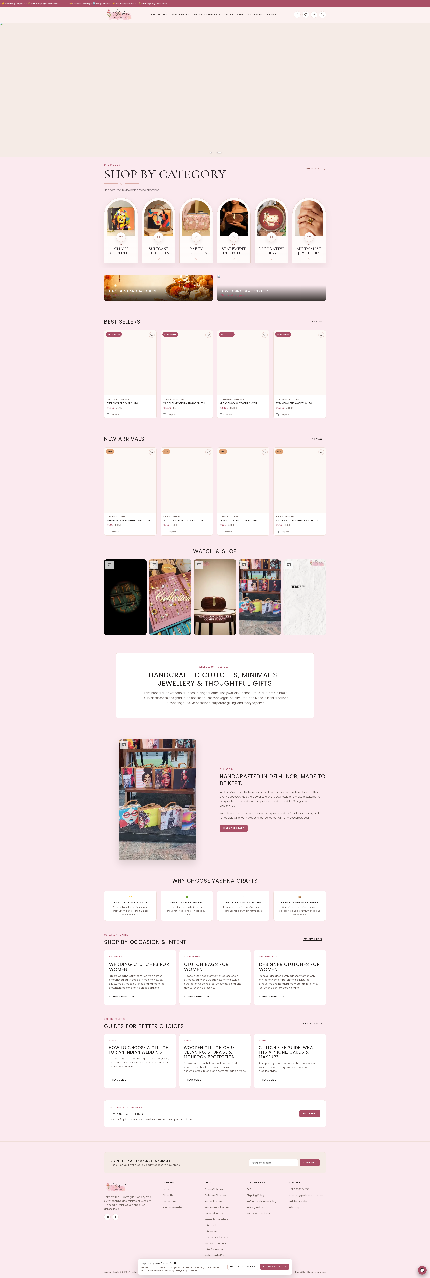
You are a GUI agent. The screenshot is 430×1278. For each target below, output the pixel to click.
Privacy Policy (255, 1207)
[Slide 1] (211, 153)
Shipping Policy (255, 1195)
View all (317, 321)
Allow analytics (275, 1266)
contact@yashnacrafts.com (306, 1195)
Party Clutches (213, 1201)
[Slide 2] (219, 153)
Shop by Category (205, 14)
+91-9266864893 (299, 1189)
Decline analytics (243, 1266)
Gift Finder (255, 14)
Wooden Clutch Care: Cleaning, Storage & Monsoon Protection (210, 1052)
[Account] (314, 14)
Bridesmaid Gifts (214, 1255)
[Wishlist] (305, 14)
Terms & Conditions (258, 1213)
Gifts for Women (214, 1249)
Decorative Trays (215, 1213)
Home (166, 1189)
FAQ (249, 1189)
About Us (168, 1195)
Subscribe (309, 1162)
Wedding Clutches (215, 1243)
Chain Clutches (214, 1189)
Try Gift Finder (312, 939)
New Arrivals (180, 14)
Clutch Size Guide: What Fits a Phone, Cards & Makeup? (287, 1052)
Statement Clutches (217, 1207)
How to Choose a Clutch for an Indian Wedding (139, 1050)
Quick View (118, 392)
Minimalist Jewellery (216, 1219)
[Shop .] (215, 85)
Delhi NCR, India (298, 1201)
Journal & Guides (172, 1207)
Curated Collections (216, 1237)
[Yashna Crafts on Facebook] (115, 1217)
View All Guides (312, 1023)
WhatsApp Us (297, 1207)
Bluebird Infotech (316, 1272)
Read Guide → (120, 1079)
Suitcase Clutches (215, 1195)
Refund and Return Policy (261, 1201)
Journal (272, 14)
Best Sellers (159, 14)
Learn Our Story (233, 828)
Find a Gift (310, 1113)
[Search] (297, 14)
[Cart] (322, 14)
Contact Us (169, 1201)
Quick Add (143, 392)
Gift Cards (211, 1225)
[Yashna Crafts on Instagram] (107, 1217)
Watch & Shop (234, 14)
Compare (115, 414)
